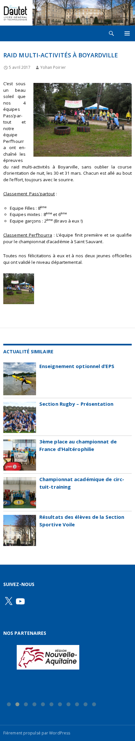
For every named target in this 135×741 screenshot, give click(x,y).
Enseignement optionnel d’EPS (76, 366)
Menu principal (127, 33)
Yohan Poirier (53, 67)
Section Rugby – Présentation (76, 403)
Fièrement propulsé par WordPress (36, 733)
